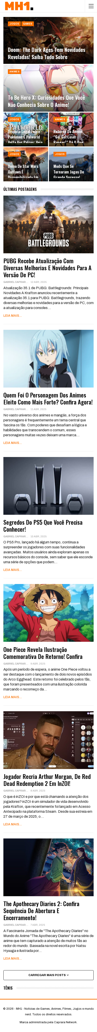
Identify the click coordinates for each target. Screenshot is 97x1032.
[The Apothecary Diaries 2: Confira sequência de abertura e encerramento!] (48, 867)
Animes (14, 71)
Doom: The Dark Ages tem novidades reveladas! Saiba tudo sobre (46, 53)
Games (27, 24)
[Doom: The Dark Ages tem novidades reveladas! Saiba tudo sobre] (48, 40)
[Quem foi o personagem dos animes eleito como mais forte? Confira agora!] (48, 359)
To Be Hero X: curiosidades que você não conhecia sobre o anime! (46, 101)
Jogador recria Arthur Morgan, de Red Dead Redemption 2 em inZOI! (47, 780)
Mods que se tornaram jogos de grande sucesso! (68, 171)
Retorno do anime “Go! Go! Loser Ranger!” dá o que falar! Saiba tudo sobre (68, 142)
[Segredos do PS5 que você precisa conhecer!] (48, 486)
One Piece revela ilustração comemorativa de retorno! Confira (43, 653)
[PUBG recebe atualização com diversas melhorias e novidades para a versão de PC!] (48, 224)
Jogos (14, 24)
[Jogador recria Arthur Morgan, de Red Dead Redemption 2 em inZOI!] (48, 740)
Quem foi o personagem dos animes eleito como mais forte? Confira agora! (48, 398)
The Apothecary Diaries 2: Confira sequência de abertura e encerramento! (41, 910)
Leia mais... (12, 315)
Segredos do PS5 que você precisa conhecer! (43, 525)
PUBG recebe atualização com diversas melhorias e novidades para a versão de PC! (47, 267)
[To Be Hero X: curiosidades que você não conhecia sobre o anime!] (48, 88)
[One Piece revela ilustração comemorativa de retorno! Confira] (48, 613)
